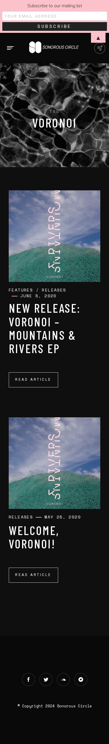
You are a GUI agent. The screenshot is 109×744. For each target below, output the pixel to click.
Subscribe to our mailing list (54, 5)
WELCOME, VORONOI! (34, 537)
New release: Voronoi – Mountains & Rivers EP (45, 328)
